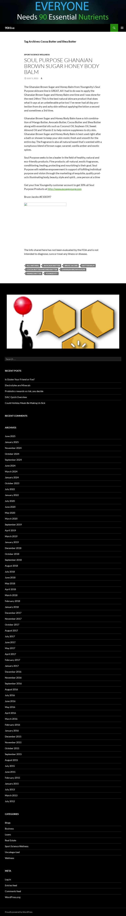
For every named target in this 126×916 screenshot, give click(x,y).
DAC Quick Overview (16, 397)
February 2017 (12, 660)
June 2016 (10, 701)
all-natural (33, 265)
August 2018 (11, 565)
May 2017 (10, 648)
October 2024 (12, 453)
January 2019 (12, 542)
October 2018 (12, 554)
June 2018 (10, 577)
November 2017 (13, 618)
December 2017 (13, 612)
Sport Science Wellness (37, 54)
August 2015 (11, 760)
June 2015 (10, 771)
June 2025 (10, 436)
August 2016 (11, 689)
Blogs (7, 822)
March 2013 (11, 795)
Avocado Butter (52, 265)
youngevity (51, 273)
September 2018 (13, 559)
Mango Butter (34, 273)
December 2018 (13, 548)
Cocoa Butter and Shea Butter (42, 269)
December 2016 (13, 671)
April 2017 (10, 654)
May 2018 (10, 583)
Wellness (9, 858)
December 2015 (13, 736)
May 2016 (10, 707)
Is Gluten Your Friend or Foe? (20, 379)
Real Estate (10, 840)
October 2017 (12, 624)
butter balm (88, 265)
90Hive (10, 28)
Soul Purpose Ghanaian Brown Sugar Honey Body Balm (61, 66)
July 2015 (10, 766)
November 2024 (13, 448)
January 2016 (12, 730)
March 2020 (11, 518)
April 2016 (10, 713)
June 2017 (10, 642)
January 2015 (12, 783)
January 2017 (12, 665)
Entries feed (11, 885)
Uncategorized (12, 852)
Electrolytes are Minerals (17, 385)
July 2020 (10, 501)
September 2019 (13, 524)
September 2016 (13, 683)
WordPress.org (12, 897)
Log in (8, 879)
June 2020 (10, 506)
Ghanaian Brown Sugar (73, 269)
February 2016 (12, 724)
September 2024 (13, 459)
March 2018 (11, 595)
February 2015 (12, 777)
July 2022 (10, 489)
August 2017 (11, 630)
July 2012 (10, 801)
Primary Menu (122, 28)
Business (9, 828)
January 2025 (12, 442)
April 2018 (10, 589)
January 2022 (12, 495)
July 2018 (10, 571)
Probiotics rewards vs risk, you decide (24, 391)
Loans (8, 834)
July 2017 (10, 636)
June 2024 (10, 465)
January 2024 (12, 477)
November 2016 (13, 677)
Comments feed (13, 891)
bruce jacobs (71, 265)
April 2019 (10, 530)
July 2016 (10, 695)
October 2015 (12, 748)
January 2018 (12, 607)
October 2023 (12, 483)
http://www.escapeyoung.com (65, 188)
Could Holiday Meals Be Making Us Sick (25, 403)
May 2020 (10, 512)
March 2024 (11, 471)
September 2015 (13, 754)
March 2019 (11, 536)
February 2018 (12, 601)
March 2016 (11, 718)
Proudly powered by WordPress (18, 912)
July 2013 (10, 789)
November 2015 (13, 742)
